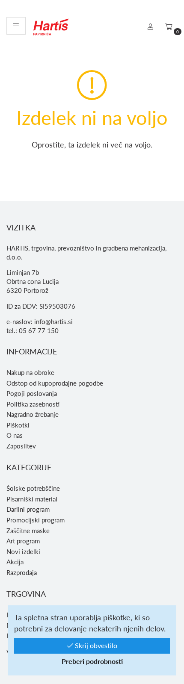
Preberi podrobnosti (92, 661)
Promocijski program (35, 520)
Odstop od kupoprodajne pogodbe (54, 383)
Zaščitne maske (28, 530)
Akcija (15, 561)
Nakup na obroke (30, 372)
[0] (168, 26)
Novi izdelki (23, 551)
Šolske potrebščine (33, 488)
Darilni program (28, 509)
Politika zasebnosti (32, 404)
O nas (14, 435)
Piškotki (18, 425)
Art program (23, 541)
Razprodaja (21, 572)
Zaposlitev (21, 446)
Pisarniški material (31, 499)
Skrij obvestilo (95, 645)
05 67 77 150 (39, 330)
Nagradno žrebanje (32, 414)
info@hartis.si (53, 321)
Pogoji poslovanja (31, 393)
